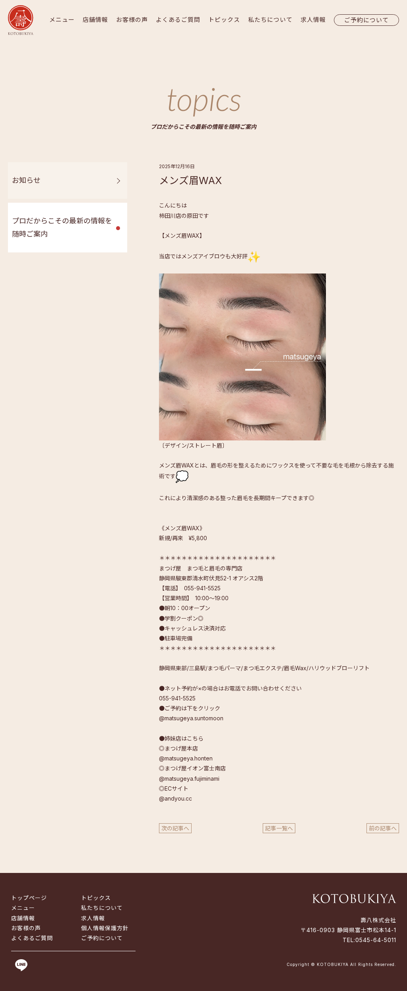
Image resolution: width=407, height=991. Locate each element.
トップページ (29, 897)
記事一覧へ (279, 828)
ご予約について (366, 20)
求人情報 (313, 19)
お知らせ (26, 180)
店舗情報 (95, 19)
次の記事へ (175, 828)
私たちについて (270, 19)
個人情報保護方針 (105, 928)
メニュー (62, 19)
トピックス (224, 19)
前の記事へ (383, 828)
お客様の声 (132, 19)
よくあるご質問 (178, 19)
